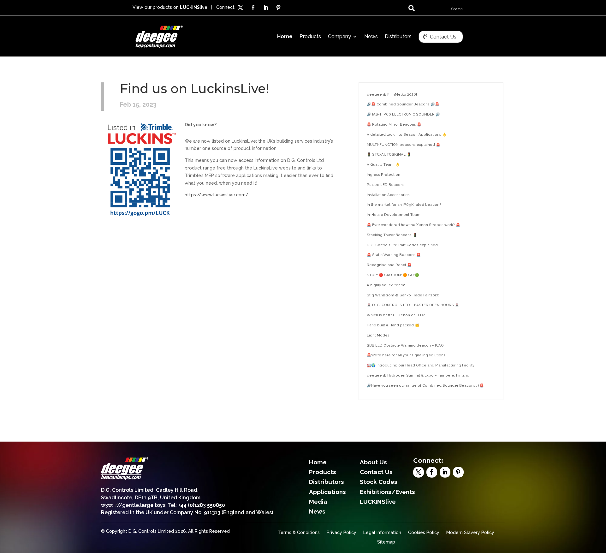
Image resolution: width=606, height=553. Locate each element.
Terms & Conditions (299, 532)
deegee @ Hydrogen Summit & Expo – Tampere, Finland (418, 375)
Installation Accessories (388, 195)
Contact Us (443, 37)
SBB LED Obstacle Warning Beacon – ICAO (405, 345)
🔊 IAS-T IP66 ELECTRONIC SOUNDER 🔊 (403, 114)
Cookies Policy (423, 532)
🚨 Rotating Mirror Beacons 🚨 (394, 124)
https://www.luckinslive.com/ (216, 194)
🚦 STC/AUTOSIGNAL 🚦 (389, 154)
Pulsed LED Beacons (386, 184)
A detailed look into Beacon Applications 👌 (407, 134)
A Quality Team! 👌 (383, 164)
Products (310, 36)
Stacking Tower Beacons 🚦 (392, 235)
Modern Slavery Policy (470, 532)
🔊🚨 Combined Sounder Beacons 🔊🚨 (403, 104)
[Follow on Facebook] (253, 8)
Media (318, 501)
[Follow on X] (240, 8)
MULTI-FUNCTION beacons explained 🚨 (403, 144)
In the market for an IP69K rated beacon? (404, 204)
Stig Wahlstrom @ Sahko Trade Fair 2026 (403, 295)
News (371, 36)
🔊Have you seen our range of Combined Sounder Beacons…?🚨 (425, 385)
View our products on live (170, 7)
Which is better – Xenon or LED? (396, 315)
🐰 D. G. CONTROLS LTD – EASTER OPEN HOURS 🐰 (413, 305)
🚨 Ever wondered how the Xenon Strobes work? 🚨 (413, 225)
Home (285, 36)
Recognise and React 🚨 (389, 265)
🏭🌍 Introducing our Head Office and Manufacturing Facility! (421, 365)
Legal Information (382, 532)
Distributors (398, 36)
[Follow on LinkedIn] (266, 8)
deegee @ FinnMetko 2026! (392, 94)
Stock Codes (378, 481)
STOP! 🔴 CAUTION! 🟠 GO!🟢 (393, 275)
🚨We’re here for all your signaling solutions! (406, 355)
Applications (327, 491)
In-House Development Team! (394, 214)
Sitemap (386, 542)
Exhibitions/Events (387, 491)
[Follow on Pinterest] (278, 8)
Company (339, 36)
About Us (373, 462)
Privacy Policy (341, 532)
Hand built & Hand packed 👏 (393, 325)
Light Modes (378, 335)
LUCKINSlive (378, 501)
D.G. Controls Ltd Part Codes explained (402, 245)
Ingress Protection (383, 174)
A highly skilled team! (386, 285)
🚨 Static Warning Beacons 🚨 (394, 255)
